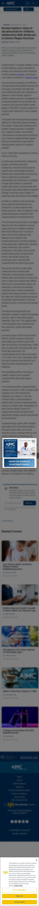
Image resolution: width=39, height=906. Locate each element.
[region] (19, 881)
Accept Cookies (19, 902)
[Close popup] (33, 441)
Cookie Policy (18, 886)
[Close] (36, 860)
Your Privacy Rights (19, 890)
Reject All (19, 896)
